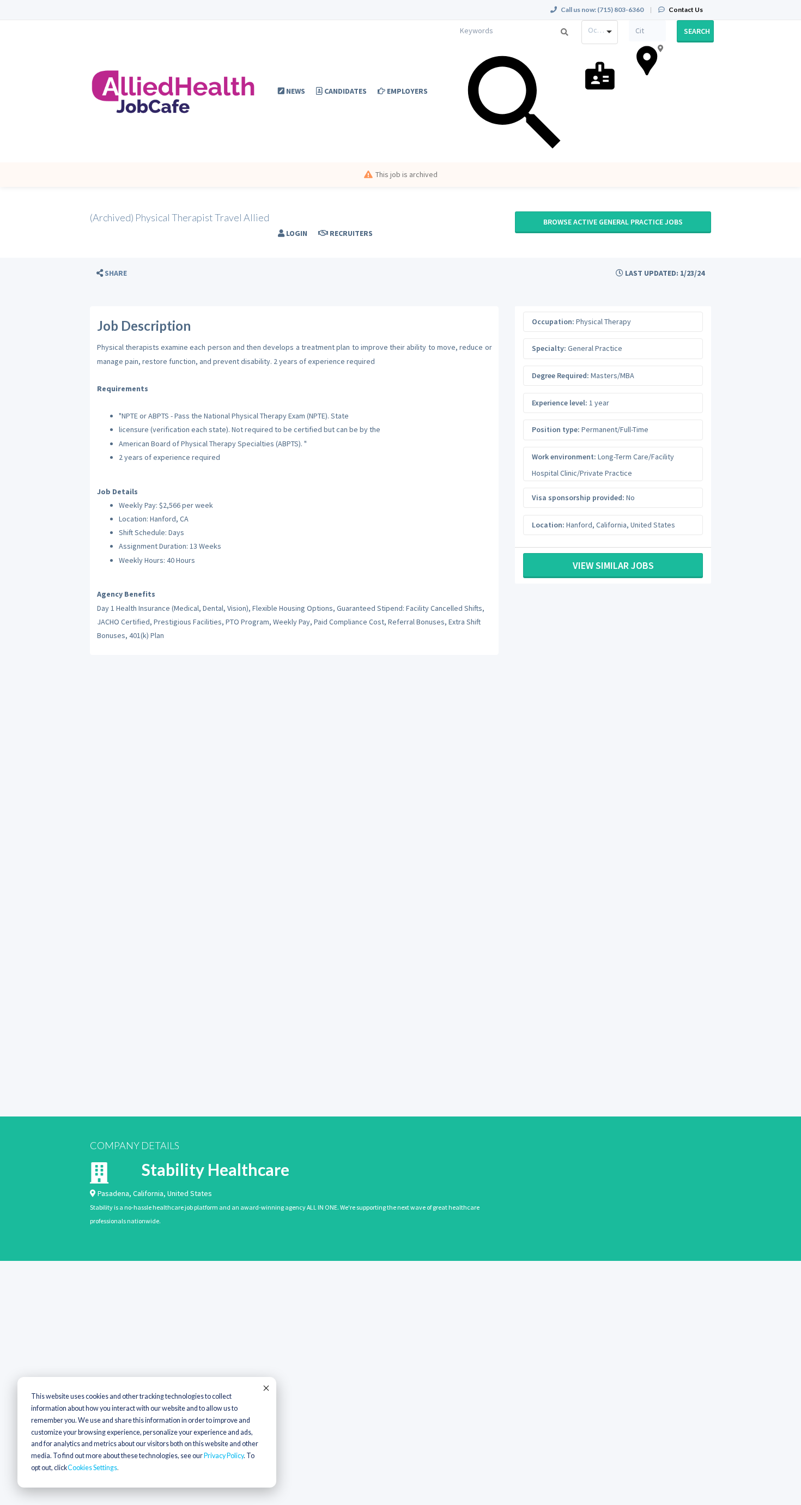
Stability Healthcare (215, 1169)
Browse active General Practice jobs (613, 222)
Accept (265, 1387)
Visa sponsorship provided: (578, 497)
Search (697, 31)
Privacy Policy (224, 1456)
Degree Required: (560, 375)
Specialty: (549, 348)
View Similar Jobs (613, 565)
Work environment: (564, 457)
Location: (548, 525)
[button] (112, 273)
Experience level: (559, 403)
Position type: (556, 429)
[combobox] (599, 32)
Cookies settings (92, 1468)
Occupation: (553, 321)
